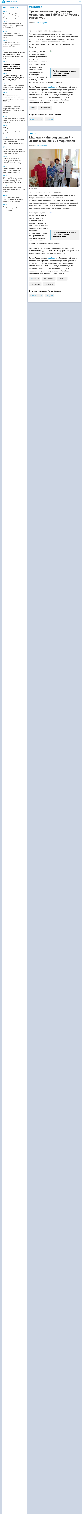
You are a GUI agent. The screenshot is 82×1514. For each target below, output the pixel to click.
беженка (35, 279)
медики (63, 279)
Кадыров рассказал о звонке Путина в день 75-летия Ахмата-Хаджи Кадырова (13, 67)
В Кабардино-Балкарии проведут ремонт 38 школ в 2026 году (13, 35)
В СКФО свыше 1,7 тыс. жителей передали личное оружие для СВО (12, 45)
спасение (50, 284)
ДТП (33, 108)
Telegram (49, 119)
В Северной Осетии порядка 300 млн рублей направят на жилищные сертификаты (13, 87)
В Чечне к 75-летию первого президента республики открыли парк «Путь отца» (13, 180)
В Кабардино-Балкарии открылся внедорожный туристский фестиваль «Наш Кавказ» (13, 110)
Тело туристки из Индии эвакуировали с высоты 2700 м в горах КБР (14, 190)
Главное (32, 133)
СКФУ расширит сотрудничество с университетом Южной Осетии (11, 131)
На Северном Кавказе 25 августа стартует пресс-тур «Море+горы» (13, 26)
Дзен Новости (36, 119)
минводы (36, 284)
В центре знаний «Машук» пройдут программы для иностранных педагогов (12, 170)
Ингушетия (45, 108)
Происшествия (35, 7)
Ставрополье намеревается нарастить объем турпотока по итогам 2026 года (14, 209)
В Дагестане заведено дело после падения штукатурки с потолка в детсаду (13, 78)
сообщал (51, 87)
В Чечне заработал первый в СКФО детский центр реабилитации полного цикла (13, 141)
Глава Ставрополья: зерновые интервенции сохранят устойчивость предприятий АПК (14, 55)
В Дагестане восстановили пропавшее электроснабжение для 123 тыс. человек (14, 151)
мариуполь (49, 279)
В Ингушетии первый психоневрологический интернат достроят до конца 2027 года (13, 98)
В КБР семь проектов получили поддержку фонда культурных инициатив (14, 120)
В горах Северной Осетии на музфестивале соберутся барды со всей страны (13, 16)
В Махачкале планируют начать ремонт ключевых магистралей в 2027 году (12, 161)
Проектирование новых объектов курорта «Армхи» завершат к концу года (13, 199)
